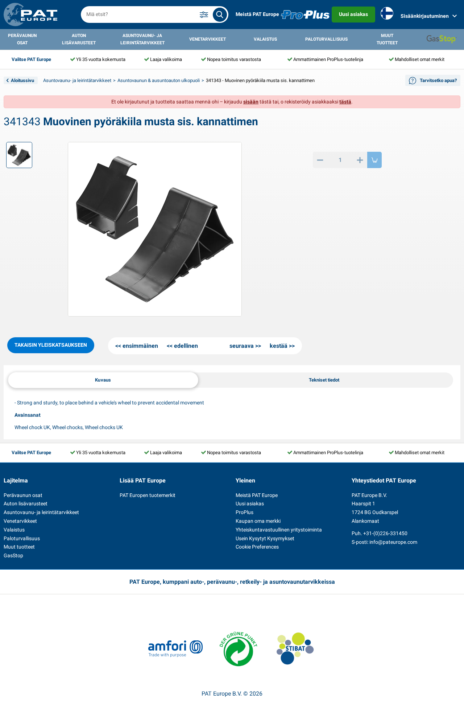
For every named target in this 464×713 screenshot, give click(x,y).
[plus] (360, 160)
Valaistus (265, 39)
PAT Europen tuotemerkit (147, 495)
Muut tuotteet (387, 39)
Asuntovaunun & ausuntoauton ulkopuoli (158, 80)
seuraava (241, 345)
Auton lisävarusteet (79, 39)
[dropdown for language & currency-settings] (387, 15)
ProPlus (244, 512)
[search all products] (220, 15)
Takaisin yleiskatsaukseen (50, 345)
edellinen (186, 345)
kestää (278, 345)
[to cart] (374, 160)
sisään (250, 102)
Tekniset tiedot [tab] (324, 380)
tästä (345, 102)
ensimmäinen (140, 345)
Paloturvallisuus (326, 39)
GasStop (13, 555)
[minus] (320, 160)
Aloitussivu (22, 80)
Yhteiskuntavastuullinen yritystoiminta (279, 530)
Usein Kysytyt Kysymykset (265, 538)
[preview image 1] (19, 155)
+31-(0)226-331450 (385, 533)
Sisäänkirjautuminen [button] (425, 16)
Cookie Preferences (257, 547)
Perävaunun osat (22, 39)
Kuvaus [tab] (103, 380)
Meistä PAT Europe (257, 14)
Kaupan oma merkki (258, 521)
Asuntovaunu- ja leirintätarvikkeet (142, 39)
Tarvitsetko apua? (438, 80)
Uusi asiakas (353, 14)
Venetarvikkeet (207, 39)
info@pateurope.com (393, 542)
